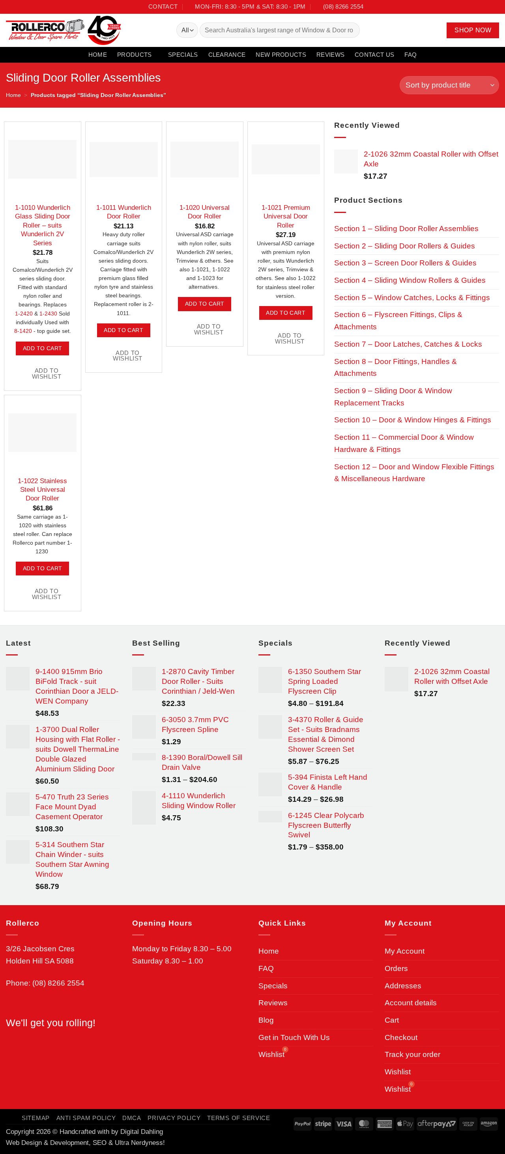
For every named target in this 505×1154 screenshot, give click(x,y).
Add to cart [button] (42, 348)
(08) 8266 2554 (58, 983)
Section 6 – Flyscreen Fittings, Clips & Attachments (398, 320)
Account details (411, 1003)
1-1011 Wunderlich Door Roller (123, 212)
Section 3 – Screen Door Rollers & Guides (405, 263)
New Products (281, 54)
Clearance (227, 54)
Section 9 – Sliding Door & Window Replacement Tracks (393, 397)
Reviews (330, 54)
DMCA (131, 1118)
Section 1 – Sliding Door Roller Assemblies (406, 228)
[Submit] (351, 30)
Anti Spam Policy (86, 1118)
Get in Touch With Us (294, 1037)
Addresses (403, 986)
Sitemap (36, 1118)
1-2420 (24, 313)
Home (97, 54)
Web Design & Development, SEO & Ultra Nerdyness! (85, 1143)
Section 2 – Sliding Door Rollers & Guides (404, 246)
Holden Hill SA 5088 (40, 961)
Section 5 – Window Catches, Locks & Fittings (412, 297)
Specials (183, 54)
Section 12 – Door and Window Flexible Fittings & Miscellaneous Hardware (414, 473)
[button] (424, 30)
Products (134, 54)
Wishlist (398, 1072)
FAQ (410, 54)
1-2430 (48, 313)
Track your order (412, 1054)
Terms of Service (238, 1118)
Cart (392, 1020)
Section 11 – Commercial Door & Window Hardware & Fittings (404, 443)
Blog (266, 1020)
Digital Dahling (141, 1131)
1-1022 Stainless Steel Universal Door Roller (42, 489)
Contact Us (374, 54)
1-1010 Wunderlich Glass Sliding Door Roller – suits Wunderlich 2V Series (42, 225)
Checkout (401, 1037)
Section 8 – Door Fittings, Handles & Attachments (395, 367)
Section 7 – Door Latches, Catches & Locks (408, 344)
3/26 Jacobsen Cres (40, 949)
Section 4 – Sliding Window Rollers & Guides (410, 280)
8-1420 (23, 331)
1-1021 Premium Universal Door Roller (286, 216)
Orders (396, 968)
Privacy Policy (174, 1118)
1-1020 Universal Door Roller (205, 212)
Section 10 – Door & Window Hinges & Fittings (412, 420)
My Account (405, 951)
